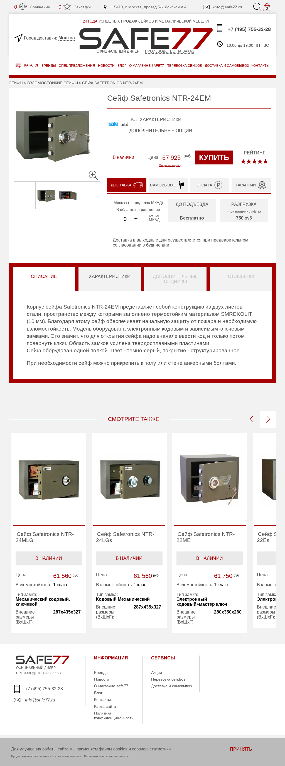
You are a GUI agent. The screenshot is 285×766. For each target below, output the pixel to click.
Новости (106, 66)
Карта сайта (105, 706)
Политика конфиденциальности (114, 715)
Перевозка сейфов (168, 679)
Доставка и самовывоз (171, 686)
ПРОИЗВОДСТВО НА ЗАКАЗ (38, 673)
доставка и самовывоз (227, 66)
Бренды (48, 66)
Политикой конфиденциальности (106, 756)
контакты (260, 66)
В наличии (48, 558)
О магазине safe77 (111, 686)
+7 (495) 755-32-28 (248, 29)
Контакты (102, 699)
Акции (156, 672)
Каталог (31, 66)
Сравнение (32, 7)
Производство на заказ (169, 51)
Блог (121, 66)
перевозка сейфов (184, 66)
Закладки (74, 7)
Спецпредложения (77, 66)
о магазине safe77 (146, 66)
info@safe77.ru (227, 7)
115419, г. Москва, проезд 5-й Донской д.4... (150, 7)
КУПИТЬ (214, 157)
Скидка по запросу (170, 165)
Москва (66, 37)
